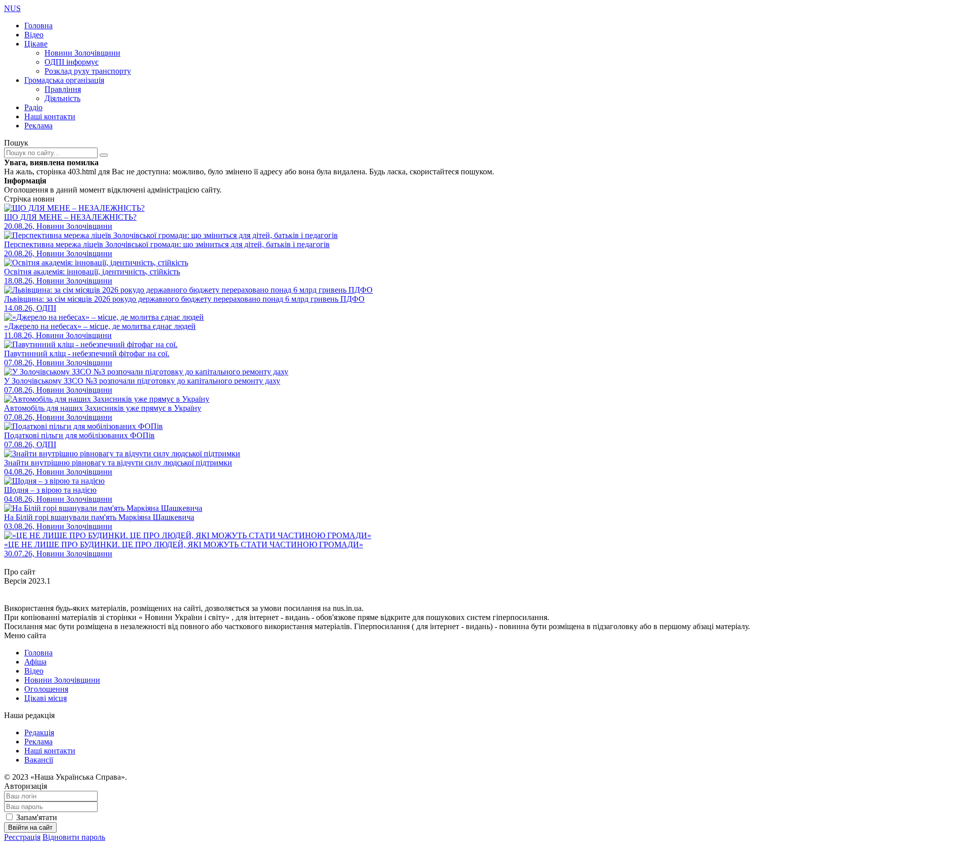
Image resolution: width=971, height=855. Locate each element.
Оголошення (46, 689)
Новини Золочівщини (82, 53)
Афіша (35, 661)
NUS (12, 8)
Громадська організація (64, 80)
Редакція (39, 732)
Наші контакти (49, 116)
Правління (63, 89)
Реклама (38, 125)
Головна (38, 25)
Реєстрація (22, 837)
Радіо (33, 107)
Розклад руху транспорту (88, 71)
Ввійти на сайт (30, 827)
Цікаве (36, 43)
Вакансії (38, 759)
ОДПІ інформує (72, 62)
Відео (33, 34)
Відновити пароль (73, 837)
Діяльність (62, 98)
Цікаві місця (45, 698)
